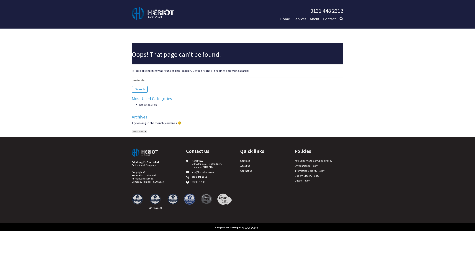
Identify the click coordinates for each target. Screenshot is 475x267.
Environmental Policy (306, 165)
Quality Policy (302, 180)
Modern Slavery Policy (307, 175)
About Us (245, 165)
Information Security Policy (310, 170)
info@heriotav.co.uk (203, 172)
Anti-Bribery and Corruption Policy (313, 160)
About (315, 19)
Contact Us (246, 170)
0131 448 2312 (326, 10)
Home (285, 19)
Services (300, 19)
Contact (329, 19)
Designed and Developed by (230, 227)
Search (373, 33)
